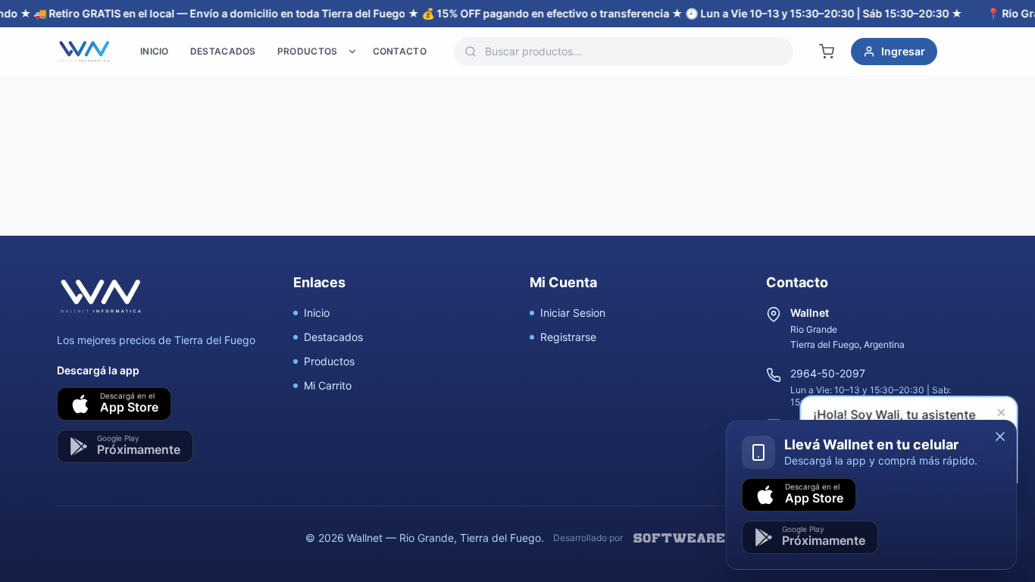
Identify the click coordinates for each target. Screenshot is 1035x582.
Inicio (317, 312)
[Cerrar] (1000, 436)
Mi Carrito (328, 385)
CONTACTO (400, 51)
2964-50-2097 (827, 373)
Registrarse (568, 336)
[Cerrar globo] (1002, 414)
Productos (329, 361)
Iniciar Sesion (572, 312)
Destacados (333, 336)
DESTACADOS (223, 51)
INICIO (154, 51)
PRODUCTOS (307, 51)
